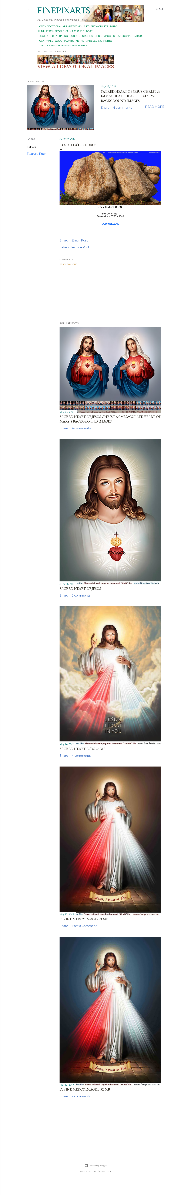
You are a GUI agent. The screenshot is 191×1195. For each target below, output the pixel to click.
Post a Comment (68, 264)
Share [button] (105, 107)
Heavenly (75, 26)
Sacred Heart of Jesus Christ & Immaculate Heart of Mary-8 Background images (130, 96)
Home (41, 26)
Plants (69, 41)
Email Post (80, 240)
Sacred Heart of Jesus (80, 588)
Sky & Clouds (75, 31)
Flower (42, 36)
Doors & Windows (58, 45)
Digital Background (63, 36)
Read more (154, 107)
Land (40, 45)
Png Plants (79, 45)
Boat (89, 31)
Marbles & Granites (99, 41)
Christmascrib (105, 36)
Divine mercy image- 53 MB (84, 919)
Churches (86, 36)
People (59, 31)
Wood (58, 41)
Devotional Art (57, 26)
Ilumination (45, 31)
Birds (114, 26)
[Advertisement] (110, 293)
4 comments (122, 107)
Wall (49, 41)
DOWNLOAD (110, 223)
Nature (139, 36)
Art (86, 26)
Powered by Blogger (98, 1165)
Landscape (124, 36)
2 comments (81, 595)
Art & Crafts (99, 26)
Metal (80, 41)
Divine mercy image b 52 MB (85, 1089)
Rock (40, 41)
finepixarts (64, 10)
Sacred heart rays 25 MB (82, 748)
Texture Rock (36, 154)
